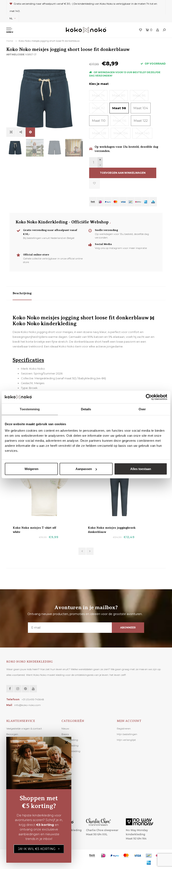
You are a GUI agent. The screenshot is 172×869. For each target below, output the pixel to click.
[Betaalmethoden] (92, 201)
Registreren (124, 728)
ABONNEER (128, 627)
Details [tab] (86, 409)
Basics (65, 734)
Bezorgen (12, 734)
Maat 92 (98, 108)
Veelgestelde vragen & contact (24, 728)
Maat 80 (118, 95)
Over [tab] (142, 409)
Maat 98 (119, 108)
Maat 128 (99, 133)
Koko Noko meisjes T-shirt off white (34, 528)
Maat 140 (142, 133)
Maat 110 (99, 121)
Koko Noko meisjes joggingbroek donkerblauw (112, 528)
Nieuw (65, 728)
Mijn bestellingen (127, 734)
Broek (33, 388)
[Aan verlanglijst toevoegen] (94, 183)
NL (11, 18)
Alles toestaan (140, 469)
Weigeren (31, 469)
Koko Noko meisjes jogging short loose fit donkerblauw (49, 40)
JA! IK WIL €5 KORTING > (39, 849)
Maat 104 (140, 108)
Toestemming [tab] (30, 409)
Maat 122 (141, 121)
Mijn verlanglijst (126, 739)
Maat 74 (98, 95)
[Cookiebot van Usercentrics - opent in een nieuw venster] (148, 397)
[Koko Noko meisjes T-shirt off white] (48, 491)
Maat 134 (120, 133)
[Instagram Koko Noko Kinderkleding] (17, 688)
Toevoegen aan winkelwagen (123, 172)
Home (9, 40)
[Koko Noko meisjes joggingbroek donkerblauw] (123, 491)
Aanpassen (84, 469)
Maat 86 (139, 95)
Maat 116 (119, 121)
